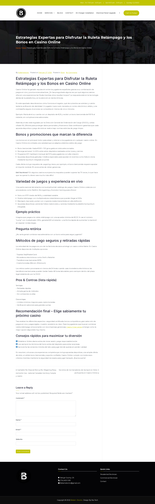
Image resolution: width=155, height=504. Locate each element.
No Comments (71, 73)
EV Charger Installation (85, 13)
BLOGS (60, 13)
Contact (103, 481)
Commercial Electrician (109, 478)
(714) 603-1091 (65, 480)
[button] (54, 13)
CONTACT (69, 13)
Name (18, 420)
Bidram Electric (76, 500)
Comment (20, 398)
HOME (39, 13)
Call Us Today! (131, 13)
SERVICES (49, 13)
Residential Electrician (108, 474)
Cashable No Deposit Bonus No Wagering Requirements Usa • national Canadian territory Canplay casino (36, 373)
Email (18, 430)
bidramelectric (23, 73)
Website (19, 439)
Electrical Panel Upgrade (106, 13)
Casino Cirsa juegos (74, 327)
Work (63, 73)
